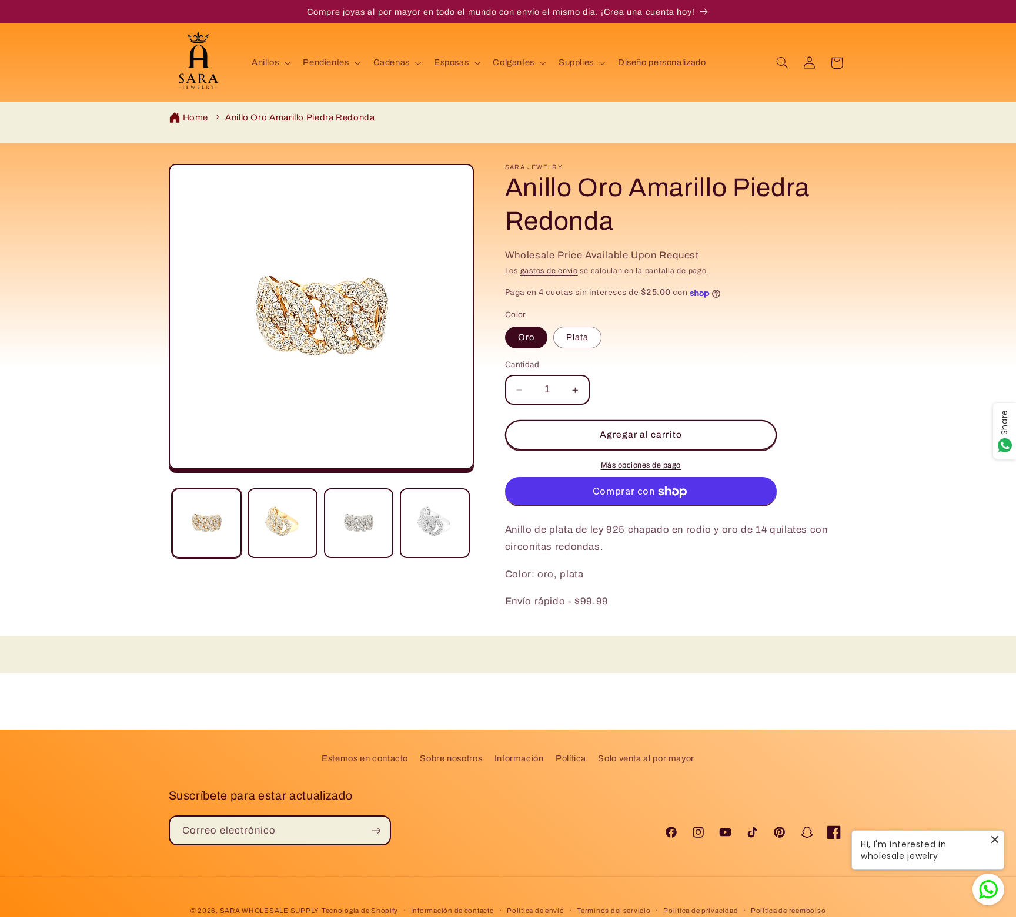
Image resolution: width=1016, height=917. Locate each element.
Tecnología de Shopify (360, 910)
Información (519, 758)
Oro (526, 337)
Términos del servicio (613, 910)
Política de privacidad (700, 910)
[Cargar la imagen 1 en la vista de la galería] (207, 523)
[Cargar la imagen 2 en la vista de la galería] (282, 523)
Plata (577, 337)
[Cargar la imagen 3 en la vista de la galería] (359, 523)
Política (571, 758)
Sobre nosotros (451, 758)
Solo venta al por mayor (646, 758)
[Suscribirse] (375, 830)
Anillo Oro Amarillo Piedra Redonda (300, 117)
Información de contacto (452, 910)
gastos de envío (549, 271)
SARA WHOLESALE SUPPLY (269, 910)
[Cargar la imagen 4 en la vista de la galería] (435, 523)
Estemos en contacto (365, 758)
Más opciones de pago (641, 466)
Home (196, 117)
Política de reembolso (788, 910)
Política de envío (535, 910)
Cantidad (522, 365)
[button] (269, 63)
